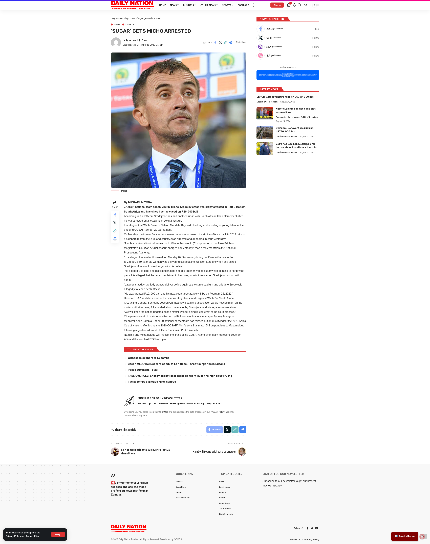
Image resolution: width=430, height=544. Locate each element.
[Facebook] (287, 29)
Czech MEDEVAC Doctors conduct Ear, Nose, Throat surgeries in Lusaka (176, 364)
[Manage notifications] (422, 536)
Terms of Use (32, 536)
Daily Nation (129, 39)
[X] (287, 38)
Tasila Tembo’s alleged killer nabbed (152, 381)
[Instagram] (287, 47)
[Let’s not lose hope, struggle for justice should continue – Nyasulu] (264, 148)
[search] (299, 5)
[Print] (230, 42)
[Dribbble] (287, 55)
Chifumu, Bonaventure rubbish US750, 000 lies (285, 96)
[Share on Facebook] (215, 42)
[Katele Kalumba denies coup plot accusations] (264, 113)
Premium (273, 101)
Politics (304, 117)
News (117, 24)
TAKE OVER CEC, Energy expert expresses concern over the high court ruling (180, 375)
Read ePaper (406, 536)
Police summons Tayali (143, 369)
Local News (261, 101)
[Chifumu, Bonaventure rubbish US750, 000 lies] (264, 132)
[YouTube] (316, 528)
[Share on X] (220, 42)
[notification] (294, 5)
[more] (253, 5)
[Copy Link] (225, 42)
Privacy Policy (13, 536)
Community (281, 117)
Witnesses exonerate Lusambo (148, 357)
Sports (129, 24)
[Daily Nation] (132, 5)
